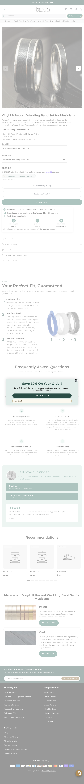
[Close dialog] (76, 380)
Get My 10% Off (42, 396)
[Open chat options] (78, 773)
